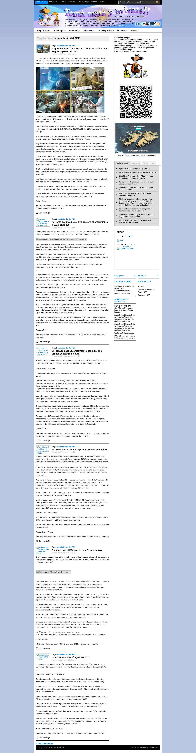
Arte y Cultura (41, 2)
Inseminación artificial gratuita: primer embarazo (137, 172)
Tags (152, 163)
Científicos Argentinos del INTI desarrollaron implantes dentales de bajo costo (136, 177)
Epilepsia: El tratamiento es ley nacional (134, 169)
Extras (102, 2)
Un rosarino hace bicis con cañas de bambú (123, 310)
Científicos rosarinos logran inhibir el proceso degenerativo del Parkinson (136, 216)
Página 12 (127, 247)
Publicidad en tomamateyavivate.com (143, 747)
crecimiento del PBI (66, 45)
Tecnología (53, 2)
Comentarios (135, 163)
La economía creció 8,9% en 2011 (71, 657)
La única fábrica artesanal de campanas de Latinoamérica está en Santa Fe (135, 210)
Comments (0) (44, 213)
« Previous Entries (44, 744)
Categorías (119, 276)
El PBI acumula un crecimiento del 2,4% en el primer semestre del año (77, 352)
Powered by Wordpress (146, 289)
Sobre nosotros (128, 333)
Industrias (72, 2)
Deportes (94, 2)
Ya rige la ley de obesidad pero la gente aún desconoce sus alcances (136, 183)
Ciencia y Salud (83, 2)
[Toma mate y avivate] (60, 11)
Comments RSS (144, 295)
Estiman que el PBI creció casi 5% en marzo (77, 550)
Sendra (130, 236)
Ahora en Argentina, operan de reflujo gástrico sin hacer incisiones (124, 319)
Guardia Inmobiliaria (122, 293)
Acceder (141, 286)
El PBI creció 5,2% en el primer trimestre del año (79, 449)
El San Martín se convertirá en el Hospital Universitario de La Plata (135, 221)
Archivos (142, 276)
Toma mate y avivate (56, 747)
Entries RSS (142, 292)
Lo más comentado (122, 163)
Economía (63, 2)
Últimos (145, 163)
